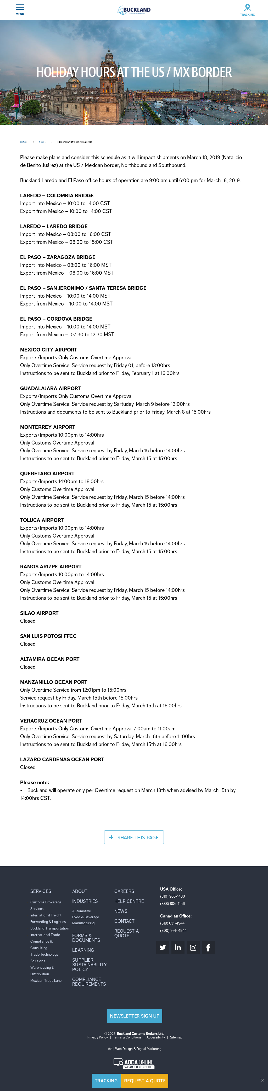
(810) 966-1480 (172, 896)
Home (23, 141)
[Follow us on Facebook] (208, 947)
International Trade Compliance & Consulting (45, 941)
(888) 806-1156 (172, 903)
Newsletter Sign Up (134, 1016)
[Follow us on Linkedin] (178, 947)
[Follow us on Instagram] (193, 947)
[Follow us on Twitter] (162, 947)
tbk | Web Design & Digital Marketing (134, 1049)
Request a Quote (144, 1080)
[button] (50, 891)
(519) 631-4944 (172, 923)
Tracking (106, 1080)
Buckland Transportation (49, 928)
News (41, 141)
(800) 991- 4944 (173, 930)
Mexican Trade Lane (46, 980)
